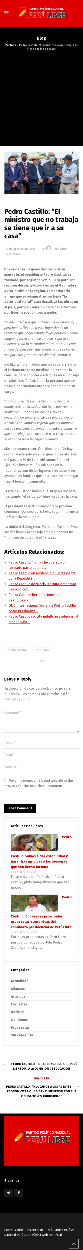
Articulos (18, 996)
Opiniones (19, 1020)
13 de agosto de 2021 (20, 249)
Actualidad (20, 981)
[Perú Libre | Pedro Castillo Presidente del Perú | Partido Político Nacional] (41, 12)
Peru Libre (60, 249)
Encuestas (19, 1004)
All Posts (41, 1078)
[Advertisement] (41, 94)
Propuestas (20, 1028)
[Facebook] (18, 1193)
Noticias (14, 254)
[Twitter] (8, 1193)
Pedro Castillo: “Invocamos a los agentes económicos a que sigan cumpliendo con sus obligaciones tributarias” (41, 1091)
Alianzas (18, 989)
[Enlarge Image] (41, 173)
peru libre (43, 650)
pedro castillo (17, 650)
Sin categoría (22, 1035)
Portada (10, 45)
